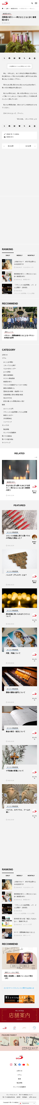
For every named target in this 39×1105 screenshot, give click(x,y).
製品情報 (6, 429)
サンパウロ (5, 425)
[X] (15, 1064)
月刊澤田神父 (7, 418)
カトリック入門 (8, 409)
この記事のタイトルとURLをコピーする (19, 66)
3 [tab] (21, 327)
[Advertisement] (19, 173)
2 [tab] (19, 327)
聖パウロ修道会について (25, 1094)
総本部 (18, 1097)
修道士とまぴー (8, 415)
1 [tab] (17, 327)
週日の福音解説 (8, 375)
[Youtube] (24, 1064)
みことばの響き (8, 362)
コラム (4, 358)
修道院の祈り (10, 137)
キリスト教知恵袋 (9, 378)
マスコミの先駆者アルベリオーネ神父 (15, 385)
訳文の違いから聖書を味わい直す (13, 401)
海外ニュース (26, 935)
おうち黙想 (6, 372)
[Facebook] (19, 1064)
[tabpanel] (19, 323)
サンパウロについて (11, 1094)
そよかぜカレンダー (28, 267)
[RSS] (28, 1064)
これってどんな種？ (9, 365)
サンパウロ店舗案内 (9, 432)
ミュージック (7, 422)
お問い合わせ (32, 1097)
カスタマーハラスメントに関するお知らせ (19, 988)
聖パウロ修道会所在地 (9, 1097)
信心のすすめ (7, 398)
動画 (3, 404)
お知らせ (5, 355)
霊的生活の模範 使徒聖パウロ (13, 391)
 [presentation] (36, 457)
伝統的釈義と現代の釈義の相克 (13, 394)
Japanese (25, 1103)
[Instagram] (11, 1064)
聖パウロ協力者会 (7, 439)
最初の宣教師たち (9, 388)
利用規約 (24, 1097)
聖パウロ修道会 (15, 134)
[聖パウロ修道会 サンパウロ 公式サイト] (5, 3)
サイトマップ (6, 442)
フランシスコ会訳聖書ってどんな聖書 (24, 293)
